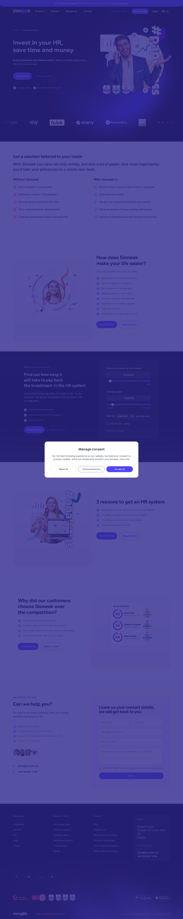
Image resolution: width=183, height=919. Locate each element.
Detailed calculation (115, 430)
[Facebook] (16, 877)
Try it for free (106, 324)
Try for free (140, 11)
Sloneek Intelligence (119, 3)
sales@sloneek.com (28, 766)
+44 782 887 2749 (27, 771)
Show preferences (91, 469)
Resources (71, 11)
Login (155, 11)
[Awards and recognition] (61, 897)
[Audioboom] (52, 877)
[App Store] (162, 897)
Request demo (119, 11)
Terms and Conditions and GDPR (135, 914)
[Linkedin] (40, 877)
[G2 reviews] (21, 897)
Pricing (87, 11)
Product (39, 11)
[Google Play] (143, 897)
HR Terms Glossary (161, 914)
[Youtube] (28, 877)
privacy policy (157, 768)
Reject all (63, 469)
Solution (55, 11)
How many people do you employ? (124, 368)
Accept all (120, 469)
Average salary (114, 391)
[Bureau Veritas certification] (39, 897)
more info (125, 459)
